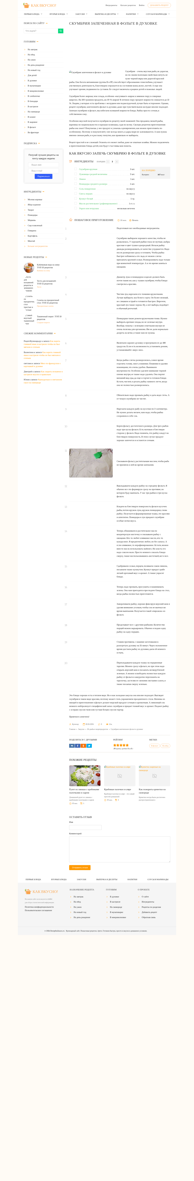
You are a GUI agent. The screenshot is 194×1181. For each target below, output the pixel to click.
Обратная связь (148, 917)
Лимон (82, 179)
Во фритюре (33, 132)
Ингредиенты (111, 5)
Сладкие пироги (43, 323)
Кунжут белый (86, 198)
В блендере (33, 101)
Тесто (39, 287)
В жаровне (32, 122)
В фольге (32, 127)
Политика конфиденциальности (39, 907)
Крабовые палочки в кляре (117, 789)
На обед (31, 54)
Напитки (131, 14)
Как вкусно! (43, 5)
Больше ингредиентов (38, 246)
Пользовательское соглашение (38, 910)
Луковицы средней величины (93, 174)
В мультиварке (34, 86)
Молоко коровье (35, 199)
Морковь (32, 220)
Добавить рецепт (159, 5)
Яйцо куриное (34, 205)
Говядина (32, 230)
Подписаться (43, 176)
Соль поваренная (87, 189)
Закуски (80, 14)
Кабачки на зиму (43, 271)
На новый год (34, 70)
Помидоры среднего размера (93, 184)
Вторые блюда (57, 14)
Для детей (32, 75)
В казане (32, 117)
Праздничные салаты (45, 306)
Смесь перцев (85, 193)
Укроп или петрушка (89, 208)
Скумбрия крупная (88, 169)
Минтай (31, 241)
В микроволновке (36, 91)
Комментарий (75, 833)
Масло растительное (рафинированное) (98, 203)
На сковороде (34, 112)
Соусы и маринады (156, 14)
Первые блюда (31, 14)
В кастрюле (33, 106)
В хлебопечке (34, 96)
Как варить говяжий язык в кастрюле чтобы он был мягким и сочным (42, 344)
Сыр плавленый (35, 225)
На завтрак (32, 49)
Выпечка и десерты (105, 14)
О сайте (145, 897)
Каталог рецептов (128, 5)
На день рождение (36, 65)
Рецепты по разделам (151, 907)
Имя (71, 822)
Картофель (32, 236)
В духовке (32, 80)
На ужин (32, 60)
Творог (31, 210)
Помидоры (32, 215)
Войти (141, 5)
